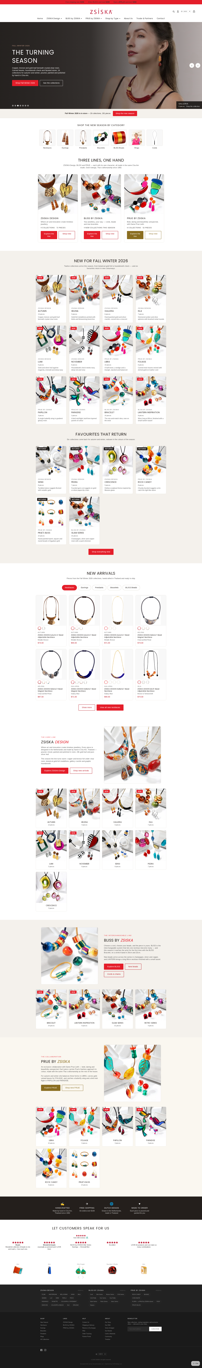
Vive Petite (113, 1298)
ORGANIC (76, 1305)
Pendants (43, 1333)
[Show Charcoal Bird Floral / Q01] (139, 628)
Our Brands (108, 1331)
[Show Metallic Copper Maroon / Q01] (77, 628)
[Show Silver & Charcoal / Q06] (147, 682)
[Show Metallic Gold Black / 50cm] (114, 628)
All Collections (44, 1339)
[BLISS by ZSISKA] (101, 194)
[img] (80, 1236)
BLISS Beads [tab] (131, 587)
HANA (72, 1294)
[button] (79, 1277)
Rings (42, 1336)
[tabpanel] (101, 653)
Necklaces (43, 1325)
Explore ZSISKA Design (54, 771)
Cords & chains (114, 974)
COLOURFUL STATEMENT (69, 1301)
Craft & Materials (110, 1333)
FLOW (43, 1294)
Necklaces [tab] (69, 587)
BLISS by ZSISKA (96, 1290)
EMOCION (45, 1305)
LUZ (51, 1298)
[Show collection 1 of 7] (13, 105)
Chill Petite (93, 1298)
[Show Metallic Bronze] (39, 628)
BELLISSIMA (64, 1294)
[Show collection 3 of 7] (18, 105)
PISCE (72, 1298)
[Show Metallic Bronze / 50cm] (106, 628)
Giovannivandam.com (98, 1364)
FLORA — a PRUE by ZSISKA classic (142, 1301)
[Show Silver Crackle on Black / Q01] (85, 682)
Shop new (66, 234)
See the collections (51, 83)
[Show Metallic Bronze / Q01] (72, 628)
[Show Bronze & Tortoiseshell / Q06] (139, 682)
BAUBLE (146, 1294)
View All (81, 1290)
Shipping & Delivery (88, 1325)
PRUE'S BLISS (136, 1305)
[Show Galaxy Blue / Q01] (72, 682)
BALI (79, 1294)
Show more (87, 707)
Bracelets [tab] (114, 587)
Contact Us (85, 1322)
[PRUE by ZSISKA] (144, 194)
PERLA (64, 1298)
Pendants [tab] (99, 587)
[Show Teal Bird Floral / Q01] (147, 628)
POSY (158, 1301)
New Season (44, 1322)
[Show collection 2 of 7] (15, 105)
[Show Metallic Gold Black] (43, 628)
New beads (133, 967)
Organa (92, 1305)
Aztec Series (114, 1301)
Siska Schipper (109, 1328)
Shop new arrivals (81, 771)
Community (108, 1336)
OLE (68, 1305)
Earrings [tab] (84, 587)
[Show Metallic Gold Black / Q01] (81, 628)
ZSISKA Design (47, 1290)
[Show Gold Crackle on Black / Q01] (77, 682)
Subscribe (155, 1329)
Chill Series (120, 1294)
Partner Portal (86, 1336)
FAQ (83, 1331)
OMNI (57, 1298)
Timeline (107, 1339)
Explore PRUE (50, 1088)
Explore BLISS (113, 967)
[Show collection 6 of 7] (25, 105)
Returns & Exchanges (89, 1328)
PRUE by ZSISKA (138, 1290)
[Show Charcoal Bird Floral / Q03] (39, 682)
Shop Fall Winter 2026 (25, 83)
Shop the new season (125, 113)
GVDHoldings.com (117, 1364)
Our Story (108, 1322)
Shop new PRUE (72, 1088)
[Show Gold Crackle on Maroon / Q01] (81, 682)
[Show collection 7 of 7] (28, 105)
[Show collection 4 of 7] (20, 105)
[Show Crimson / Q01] (143, 628)
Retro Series (104, 1301)
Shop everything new (101, 552)
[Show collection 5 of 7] (23, 105)
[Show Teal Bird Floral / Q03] (48, 682)
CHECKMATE (136, 1298)
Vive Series (103, 1298)
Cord (91, 1294)
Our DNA (107, 1325)
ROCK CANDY (136, 1294)
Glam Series (93, 1301)
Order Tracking (86, 1333)
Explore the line (49, 235)
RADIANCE (45, 1301)
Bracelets (43, 1331)
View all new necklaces (110, 707)
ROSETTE (55, 1301)
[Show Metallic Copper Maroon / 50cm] (110, 628)
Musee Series (110, 1294)
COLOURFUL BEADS (57, 1305)
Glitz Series (99, 1294)
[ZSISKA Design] (58, 194)
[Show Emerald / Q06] (143, 682)
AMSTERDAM (53, 1294)
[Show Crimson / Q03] (43, 682)
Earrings (42, 1328)
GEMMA (44, 1298)
